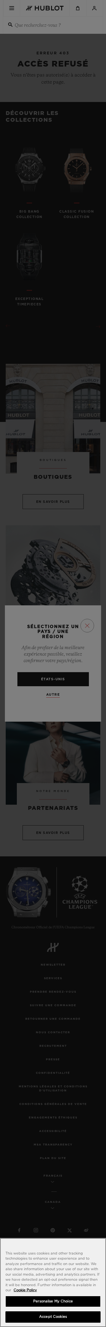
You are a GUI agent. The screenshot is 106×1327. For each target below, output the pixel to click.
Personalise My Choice (53, 1301)
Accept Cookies (53, 1317)
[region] (53, 1282)
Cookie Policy (25, 1290)
